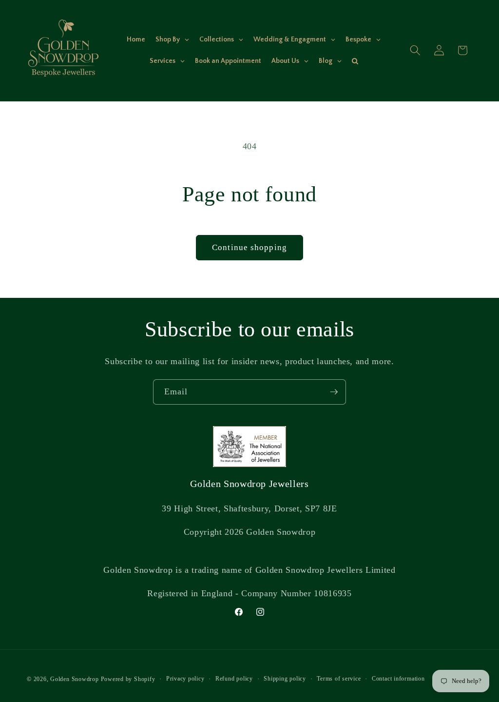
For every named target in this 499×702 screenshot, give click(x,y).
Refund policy (234, 678)
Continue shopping (249, 247)
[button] (415, 50)
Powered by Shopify (128, 679)
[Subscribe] (333, 392)
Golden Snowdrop (74, 679)
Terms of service (339, 678)
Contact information (398, 678)
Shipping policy (285, 678)
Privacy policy (185, 678)
